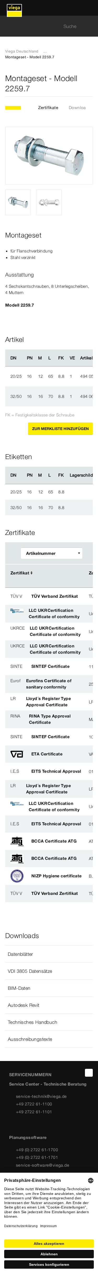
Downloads (80, 107)
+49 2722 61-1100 (34, 1103)
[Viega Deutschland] (14, 8)
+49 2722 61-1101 (34, 1111)
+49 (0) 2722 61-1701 (37, 1157)
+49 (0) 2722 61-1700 (37, 1149)
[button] (49, 954)
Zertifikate (48, 107)
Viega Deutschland (21, 51)
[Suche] (90, 26)
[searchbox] (44, 26)
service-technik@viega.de (41, 1096)
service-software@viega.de (42, 1165)
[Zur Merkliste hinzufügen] (90, 83)
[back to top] (89, 1073)
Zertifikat (19, 572)
